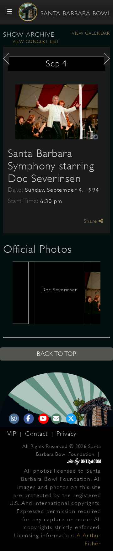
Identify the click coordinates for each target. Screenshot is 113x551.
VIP (13, 433)
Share (91, 221)
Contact (37, 433)
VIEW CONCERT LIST (36, 41)
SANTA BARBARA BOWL (75, 13)
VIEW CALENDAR (91, 33)
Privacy (66, 433)
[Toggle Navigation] (9, 12)
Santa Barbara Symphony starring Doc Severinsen (51, 166)
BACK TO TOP (56, 353)
